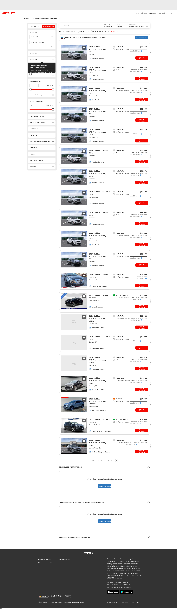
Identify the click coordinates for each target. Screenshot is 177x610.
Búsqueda (144, 13)
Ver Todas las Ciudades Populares (118, 582)
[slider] (31, 74)
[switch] (51, 95)
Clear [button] (52, 47)
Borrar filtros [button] (35, 26)
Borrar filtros (115, 31)
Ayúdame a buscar (141, 38)
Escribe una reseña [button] (105, 486)
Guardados (152, 13)
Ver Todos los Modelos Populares (118, 585)
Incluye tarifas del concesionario (138, 49)
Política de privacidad (56, 602)
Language (43, 596)
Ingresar (68, 597)
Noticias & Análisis (44, 559)
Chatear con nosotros (45, 563)
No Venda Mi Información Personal (74, 602)
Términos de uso (43, 602)
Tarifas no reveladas (142, 276)
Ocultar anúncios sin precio (37, 95)
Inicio (137, 13)
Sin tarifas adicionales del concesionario (136, 442)
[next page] (116, 460)
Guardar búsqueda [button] (48, 26)
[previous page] (93, 460)
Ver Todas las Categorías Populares (119, 587)
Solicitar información (141, 58)
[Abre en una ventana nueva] (113, 592)
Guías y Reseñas (64, 559)
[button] (42, 37)
